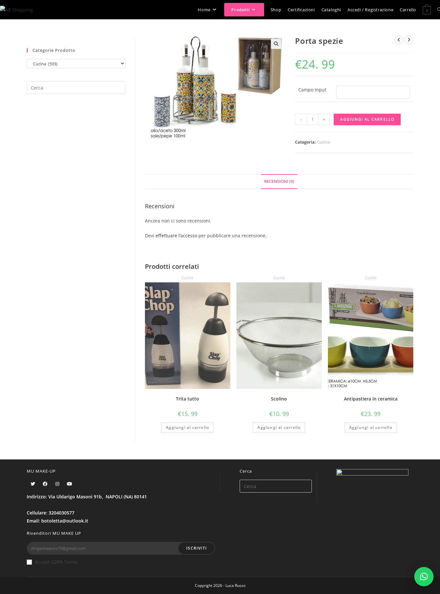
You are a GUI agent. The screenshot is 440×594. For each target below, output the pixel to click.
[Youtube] (69, 484)
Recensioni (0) (279, 181)
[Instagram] (57, 484)
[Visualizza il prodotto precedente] (398, 39)
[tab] (279, 181)
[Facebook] (45, 484)
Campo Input (312, 90)
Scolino (279, 399)
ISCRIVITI (196, 548)
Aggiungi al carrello (367, 119)
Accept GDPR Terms (56, 562)
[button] (424, 576)
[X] (33, 484)
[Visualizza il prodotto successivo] (408, 39)
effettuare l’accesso (176, 235)
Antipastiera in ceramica (370, 399)
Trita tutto (187, 399)
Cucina (323, 142)
